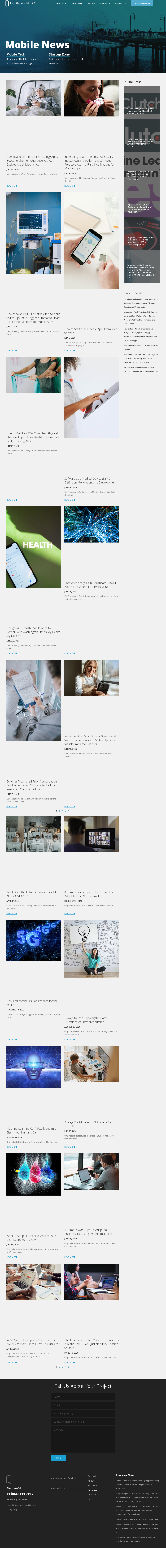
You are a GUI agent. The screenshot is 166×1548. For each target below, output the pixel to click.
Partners (92, 1485)
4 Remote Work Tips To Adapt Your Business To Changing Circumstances (88, 1232)
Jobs (90, 1499)
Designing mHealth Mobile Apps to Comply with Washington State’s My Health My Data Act (33, 632)
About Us (103, 3)
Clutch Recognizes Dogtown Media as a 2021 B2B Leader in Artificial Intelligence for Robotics (141, 143)
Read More (11, 185)
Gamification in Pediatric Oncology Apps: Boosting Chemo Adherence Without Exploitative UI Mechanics (32, 160)
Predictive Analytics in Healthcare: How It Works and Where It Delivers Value (90, 585)
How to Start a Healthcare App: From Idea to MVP (90, 331)
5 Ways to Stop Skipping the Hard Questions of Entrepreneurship (85, 1020)
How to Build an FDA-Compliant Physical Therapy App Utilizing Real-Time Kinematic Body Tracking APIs (33, 437)
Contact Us (94, 1494)
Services (59, 3)
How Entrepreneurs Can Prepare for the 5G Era (32, 1003)
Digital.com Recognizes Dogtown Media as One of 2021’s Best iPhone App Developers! (139, 208)
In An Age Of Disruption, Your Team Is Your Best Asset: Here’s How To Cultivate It (33, 1342)
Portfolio (91, 3)
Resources (119, 3)
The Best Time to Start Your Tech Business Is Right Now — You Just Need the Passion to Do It (91, 1344)
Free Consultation (142, 3)
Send (58, 1458)
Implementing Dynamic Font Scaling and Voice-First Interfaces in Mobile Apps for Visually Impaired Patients (90, 740)
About (91, 1480)
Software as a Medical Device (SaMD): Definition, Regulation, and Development (90, 480)
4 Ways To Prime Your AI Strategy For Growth (88, 1124)
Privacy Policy (11, 1509)
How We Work (76, 3)
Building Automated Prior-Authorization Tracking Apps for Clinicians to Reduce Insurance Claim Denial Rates (31, 785)
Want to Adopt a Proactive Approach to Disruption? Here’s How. (31, 1238)
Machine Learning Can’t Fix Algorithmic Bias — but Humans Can (31, 1130)
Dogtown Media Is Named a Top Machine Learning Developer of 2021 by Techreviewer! (140, 175)
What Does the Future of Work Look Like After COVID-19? (32, 894)
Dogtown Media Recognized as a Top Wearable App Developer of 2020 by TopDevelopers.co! (140, 241)
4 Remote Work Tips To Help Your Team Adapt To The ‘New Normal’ (90, 894)
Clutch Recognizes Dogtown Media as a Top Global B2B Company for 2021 (140, 111)
